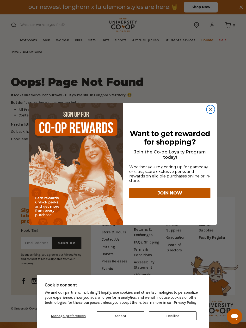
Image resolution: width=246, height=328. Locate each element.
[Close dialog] (210, 109)
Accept (120, 316)
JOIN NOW (170, 193)
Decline (172, 316)
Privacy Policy (154, 302)
